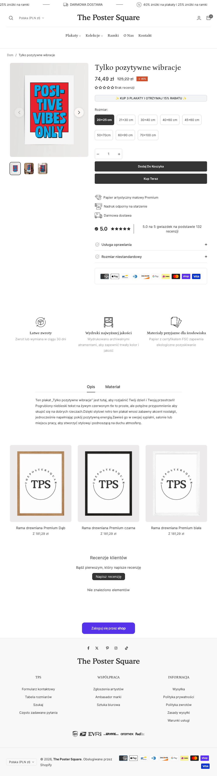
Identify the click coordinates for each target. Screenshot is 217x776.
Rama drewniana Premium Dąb (40, 528)
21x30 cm (126, 120)
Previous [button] (19, 112)
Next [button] (79, 112)
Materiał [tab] (112, 387)
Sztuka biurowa (108, 705)
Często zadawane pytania (38, 713)
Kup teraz (151, 178)
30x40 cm (147, 120)
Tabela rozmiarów (38, 697)
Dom (10, 55)
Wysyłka (178, 689)
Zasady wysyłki (178, 713)
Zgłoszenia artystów (108, 689)
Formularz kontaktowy (38, 689)
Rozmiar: (101, 110)
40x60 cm (170, 120)
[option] (49, 110)
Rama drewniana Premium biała (176, 528)
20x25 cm (104, 120)
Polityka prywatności (178, 697)
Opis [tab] (91, 387)
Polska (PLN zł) (29, 18)
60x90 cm (125, 135)
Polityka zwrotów (179, 705)
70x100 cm (148, 135)
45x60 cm (192, 120)
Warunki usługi (179, 720)
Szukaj (38, 705)
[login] (199, 18)
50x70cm (104, 135)
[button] (11, 18)
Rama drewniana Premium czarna (108, 528)
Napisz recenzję (108, 576)
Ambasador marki (108, 697)
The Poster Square (67, 759)
